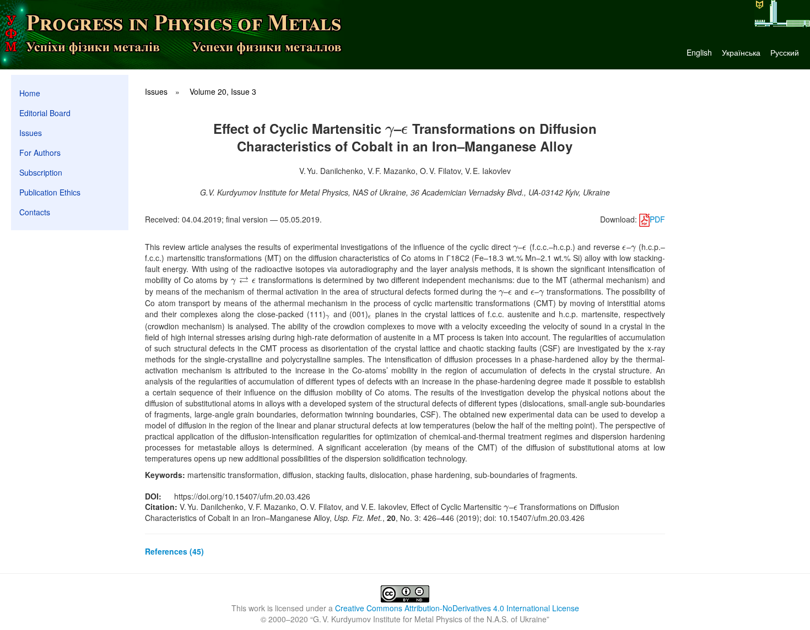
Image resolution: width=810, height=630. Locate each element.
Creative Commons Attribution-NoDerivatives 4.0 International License (457, 607)
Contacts (34, 212)
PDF (657, 219)
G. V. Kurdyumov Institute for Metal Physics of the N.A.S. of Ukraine (430, 618)
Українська (741, 52)
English (699, 52)
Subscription (40, 172)
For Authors (40, 152)
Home (29, 93)
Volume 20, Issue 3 (223, 91)
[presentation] (389, 128)
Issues (30, 132)
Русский (784, 52)
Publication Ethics (49, 192)
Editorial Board (45, 112)
